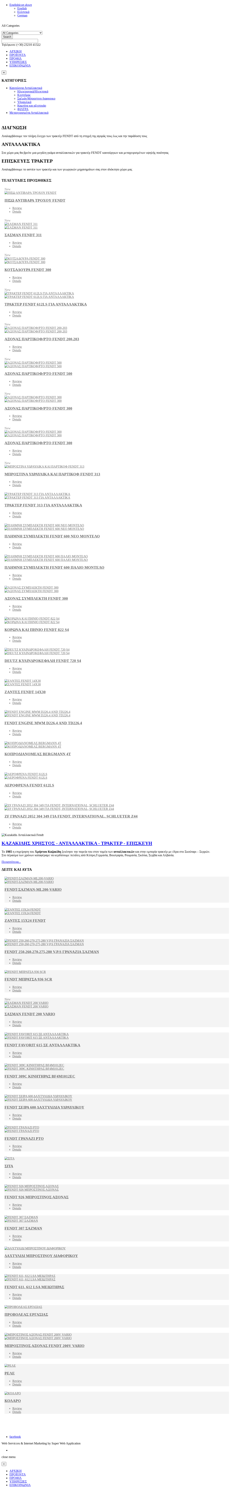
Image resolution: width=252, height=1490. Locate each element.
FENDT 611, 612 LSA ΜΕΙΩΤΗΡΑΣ (34, 1287)
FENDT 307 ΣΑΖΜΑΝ (23, 1228)
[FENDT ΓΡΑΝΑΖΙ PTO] (117, 1129)
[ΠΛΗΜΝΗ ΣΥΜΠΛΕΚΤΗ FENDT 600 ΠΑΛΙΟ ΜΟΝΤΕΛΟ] (117, 558)
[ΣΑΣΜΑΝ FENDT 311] (117, 225)
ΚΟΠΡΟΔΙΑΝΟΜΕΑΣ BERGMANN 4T (38, 754)
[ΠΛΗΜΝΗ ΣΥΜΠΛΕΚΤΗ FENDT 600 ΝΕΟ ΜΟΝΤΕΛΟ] (117, 527)
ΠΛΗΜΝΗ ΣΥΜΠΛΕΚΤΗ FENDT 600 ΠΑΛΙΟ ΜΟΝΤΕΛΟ (54, 567)
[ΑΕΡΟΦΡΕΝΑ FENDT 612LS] (117, 775)
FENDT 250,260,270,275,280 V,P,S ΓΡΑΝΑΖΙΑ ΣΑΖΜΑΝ (52, 952)
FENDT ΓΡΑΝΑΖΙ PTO (24, 1139)
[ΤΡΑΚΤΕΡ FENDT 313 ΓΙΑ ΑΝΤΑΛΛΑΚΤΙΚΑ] (117, 495)
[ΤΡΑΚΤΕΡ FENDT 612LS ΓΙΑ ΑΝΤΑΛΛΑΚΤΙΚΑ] (117, 295)
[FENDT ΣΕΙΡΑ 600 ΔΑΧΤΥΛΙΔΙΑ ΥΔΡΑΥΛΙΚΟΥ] (117, 1098)
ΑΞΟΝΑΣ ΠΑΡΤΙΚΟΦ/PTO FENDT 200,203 (42, 339)
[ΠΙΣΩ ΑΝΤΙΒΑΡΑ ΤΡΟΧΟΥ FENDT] (117, 193)
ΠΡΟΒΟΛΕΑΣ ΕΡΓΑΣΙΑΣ (26, 1314)
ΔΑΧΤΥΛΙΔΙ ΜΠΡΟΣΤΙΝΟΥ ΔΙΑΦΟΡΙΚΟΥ (41, 1256)
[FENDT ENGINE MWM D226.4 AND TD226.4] (117, 713)
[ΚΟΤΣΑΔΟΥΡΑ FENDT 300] (117, 260)
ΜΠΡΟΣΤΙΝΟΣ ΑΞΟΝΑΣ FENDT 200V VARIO (44, 1346)
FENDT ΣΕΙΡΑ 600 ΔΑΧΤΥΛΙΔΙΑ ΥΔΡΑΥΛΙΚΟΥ (44, 1107)
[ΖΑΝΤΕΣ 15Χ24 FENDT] (117, 911)
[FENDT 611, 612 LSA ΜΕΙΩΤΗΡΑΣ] (117, 1277)
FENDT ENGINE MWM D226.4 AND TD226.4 (43, 723)
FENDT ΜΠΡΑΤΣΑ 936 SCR (28, 979)
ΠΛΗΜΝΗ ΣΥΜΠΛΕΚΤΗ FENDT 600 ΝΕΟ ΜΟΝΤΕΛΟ (52, 536)
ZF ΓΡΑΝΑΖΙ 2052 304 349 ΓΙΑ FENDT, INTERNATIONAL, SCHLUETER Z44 (71, 816)
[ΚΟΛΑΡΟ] (117, 1393)
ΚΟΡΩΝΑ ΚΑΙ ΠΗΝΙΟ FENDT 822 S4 (37, 630)
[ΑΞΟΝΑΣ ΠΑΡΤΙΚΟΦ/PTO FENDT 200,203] (117, 329)
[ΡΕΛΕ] (117, 1365)
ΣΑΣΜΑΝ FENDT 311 (23, 235)
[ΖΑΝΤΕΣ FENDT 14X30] (117, 682)
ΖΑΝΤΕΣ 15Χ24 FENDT (25, 921)
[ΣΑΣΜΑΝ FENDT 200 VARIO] (117, 1004)
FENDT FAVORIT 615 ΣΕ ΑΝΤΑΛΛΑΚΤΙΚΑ (42, 1045)
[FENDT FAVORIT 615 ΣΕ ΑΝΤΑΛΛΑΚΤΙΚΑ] (117, 1035)
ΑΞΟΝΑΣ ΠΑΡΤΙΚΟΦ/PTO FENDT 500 (38, 374)
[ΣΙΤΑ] (117, 1158)
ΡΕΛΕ (10, 1373)
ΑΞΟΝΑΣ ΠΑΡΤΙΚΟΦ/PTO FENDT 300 (38, 408)
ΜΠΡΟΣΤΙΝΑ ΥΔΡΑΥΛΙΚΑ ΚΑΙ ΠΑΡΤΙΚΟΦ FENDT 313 (52, 474)
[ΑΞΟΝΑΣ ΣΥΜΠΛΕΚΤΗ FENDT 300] (117, 589)
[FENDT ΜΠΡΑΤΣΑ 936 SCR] (117, 972)
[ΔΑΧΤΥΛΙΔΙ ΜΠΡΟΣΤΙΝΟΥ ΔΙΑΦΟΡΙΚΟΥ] (117, 1248)
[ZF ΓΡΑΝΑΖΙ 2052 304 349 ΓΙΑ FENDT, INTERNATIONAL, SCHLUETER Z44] (117, 807)
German (22, 15)
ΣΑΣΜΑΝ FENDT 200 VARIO (30, 1014)
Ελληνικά (23, 12)
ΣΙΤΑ (9, 1166)
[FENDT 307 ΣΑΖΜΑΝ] (117, 1219)
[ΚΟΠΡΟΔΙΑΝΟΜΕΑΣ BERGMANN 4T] (117, 744)
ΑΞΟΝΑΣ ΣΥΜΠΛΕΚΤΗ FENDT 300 (36, 598)
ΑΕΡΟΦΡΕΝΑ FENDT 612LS (29, 785)
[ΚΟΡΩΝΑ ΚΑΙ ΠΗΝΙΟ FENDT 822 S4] (117, 620)
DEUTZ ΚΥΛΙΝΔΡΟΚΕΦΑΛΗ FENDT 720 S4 (43, 661)
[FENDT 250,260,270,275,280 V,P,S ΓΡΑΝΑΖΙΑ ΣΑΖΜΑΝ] (117, 942)
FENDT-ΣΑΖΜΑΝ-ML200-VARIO (33, 889)
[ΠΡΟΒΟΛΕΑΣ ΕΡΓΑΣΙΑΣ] (117, 1307)
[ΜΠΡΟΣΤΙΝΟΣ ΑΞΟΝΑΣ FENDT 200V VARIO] (117, 1336)
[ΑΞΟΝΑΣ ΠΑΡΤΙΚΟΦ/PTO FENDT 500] (117, 364)
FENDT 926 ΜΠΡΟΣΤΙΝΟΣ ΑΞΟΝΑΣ (37, 1197)
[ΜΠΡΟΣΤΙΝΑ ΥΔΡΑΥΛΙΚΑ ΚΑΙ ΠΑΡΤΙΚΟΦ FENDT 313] (117, 466)
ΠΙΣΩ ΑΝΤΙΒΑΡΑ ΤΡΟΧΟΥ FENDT (35, 200)
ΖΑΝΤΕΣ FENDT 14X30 (25, 692)
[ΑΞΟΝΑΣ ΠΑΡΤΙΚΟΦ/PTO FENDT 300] (117, 399)
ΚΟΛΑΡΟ (13, 1401)
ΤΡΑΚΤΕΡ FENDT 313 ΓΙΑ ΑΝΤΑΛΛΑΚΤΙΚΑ (43, 505)
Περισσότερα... (11, 862)
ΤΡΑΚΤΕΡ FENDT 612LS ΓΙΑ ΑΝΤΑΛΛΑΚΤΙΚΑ (46, 304)
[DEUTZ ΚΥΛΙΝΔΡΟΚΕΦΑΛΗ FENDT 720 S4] (117, 651)
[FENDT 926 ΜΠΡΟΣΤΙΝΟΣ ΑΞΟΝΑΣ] (117, 1187)
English (20, 4)
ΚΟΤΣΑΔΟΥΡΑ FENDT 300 (28, 270)
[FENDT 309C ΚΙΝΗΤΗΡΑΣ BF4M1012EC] (117, 1067)
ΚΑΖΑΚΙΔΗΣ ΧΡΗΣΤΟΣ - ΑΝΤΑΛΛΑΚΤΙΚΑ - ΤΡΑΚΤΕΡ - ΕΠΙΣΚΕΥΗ (77, 843)
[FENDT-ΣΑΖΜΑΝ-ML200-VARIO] (117, 880)
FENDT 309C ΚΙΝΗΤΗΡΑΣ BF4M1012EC (40, 1076)
